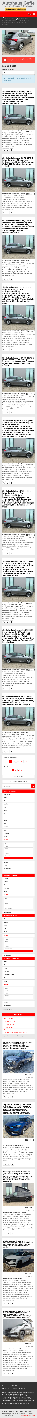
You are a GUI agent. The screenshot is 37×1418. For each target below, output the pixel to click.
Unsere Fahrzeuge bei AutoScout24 (15, 1033)
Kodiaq (6, 853)
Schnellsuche (18, 777)
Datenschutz (6, 1388)
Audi (5, 797)
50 (18, 761)
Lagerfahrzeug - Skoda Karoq (18, 1272)
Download (7, 1030)
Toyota (6, 865)
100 (22, 761)
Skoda (6, 840)
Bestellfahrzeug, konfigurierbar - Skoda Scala (18, 119)
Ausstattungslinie (8, 69)
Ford (5, 810)
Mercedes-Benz (9, 974)
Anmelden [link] (19, 1014)
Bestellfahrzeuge (10, 915)
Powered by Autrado (28, 1416)
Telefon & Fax (8, 1027)
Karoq (6, 851)
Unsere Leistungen (10, 1021)
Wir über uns (8, 1019)
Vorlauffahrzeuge (10, 875)
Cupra (6, 801)
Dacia (6, 804)
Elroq (6, 843)
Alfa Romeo (7, 794)
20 (14, 761)
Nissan (6, 827)
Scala (6, 858)
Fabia (6, 846)
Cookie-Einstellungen (19, 1388)
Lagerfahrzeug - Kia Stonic (18, 1069)
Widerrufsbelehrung (22, 1386)
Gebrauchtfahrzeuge (11, 958)
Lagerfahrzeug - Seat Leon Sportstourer (18, 1134)
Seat (5, 836)
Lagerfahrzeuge (9, 791)
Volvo (5, 872)
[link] (4, 149)
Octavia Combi (8, 855)
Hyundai (6, 817)
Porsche (6, 833)
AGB (12, 1386)
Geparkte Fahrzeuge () (19, 781)
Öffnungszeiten (9, 1024)
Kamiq (6, 848)
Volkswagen (8, 869)
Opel (5, 830)
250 (26, 761)
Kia (5, 823)
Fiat (5, 807)
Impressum (6, 1386)
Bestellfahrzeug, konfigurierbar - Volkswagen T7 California (18, 1202)
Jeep (5, 820)
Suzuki (6, 862)
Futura (6, 814)
